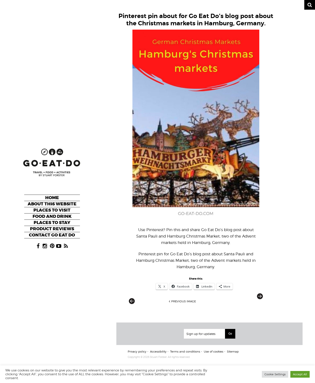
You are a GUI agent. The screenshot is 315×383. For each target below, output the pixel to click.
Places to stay (52, 223)
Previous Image (183, 301)
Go (230, 333)
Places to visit (51, 210)
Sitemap (233, 351)
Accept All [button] (300, 374)
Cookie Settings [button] (275, 374)
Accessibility (158, 351)
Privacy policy (137, 351)
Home (52, 198)
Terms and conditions (185, 351)
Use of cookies (213, 351)
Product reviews (52, 229)
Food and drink (52, 216)
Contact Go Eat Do (52, 235)
